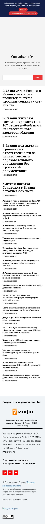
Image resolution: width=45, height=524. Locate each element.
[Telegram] (4, 472)
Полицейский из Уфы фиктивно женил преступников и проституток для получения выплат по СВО (20, 250)
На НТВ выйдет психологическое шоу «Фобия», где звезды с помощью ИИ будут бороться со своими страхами (21, 330)
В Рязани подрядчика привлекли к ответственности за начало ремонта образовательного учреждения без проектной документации (20, 158)
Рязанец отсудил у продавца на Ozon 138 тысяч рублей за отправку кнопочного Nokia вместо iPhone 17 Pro (21, 203)
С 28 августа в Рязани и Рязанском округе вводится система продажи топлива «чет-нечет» (22, 97)
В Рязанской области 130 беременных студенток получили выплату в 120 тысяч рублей (21, 215)
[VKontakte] (10, 472)
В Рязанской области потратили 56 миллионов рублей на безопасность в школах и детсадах (19, 228)
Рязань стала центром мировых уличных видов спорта (21, 239)
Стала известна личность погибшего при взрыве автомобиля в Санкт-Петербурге (21, 309)
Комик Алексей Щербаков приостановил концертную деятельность (21, 341)
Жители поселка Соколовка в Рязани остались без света (18, 187)
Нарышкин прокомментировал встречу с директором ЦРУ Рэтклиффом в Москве (21, 376)
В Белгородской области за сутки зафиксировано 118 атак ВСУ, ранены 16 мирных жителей (21, 365)
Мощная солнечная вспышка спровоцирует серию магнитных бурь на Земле (20, 352)
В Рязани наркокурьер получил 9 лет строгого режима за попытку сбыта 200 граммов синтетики (20, 275)
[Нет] (42, 8)
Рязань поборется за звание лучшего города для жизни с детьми (22, 286)
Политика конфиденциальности (23, 13)
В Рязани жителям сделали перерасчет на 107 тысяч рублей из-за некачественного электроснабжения (21, 125)
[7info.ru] (22, 411)
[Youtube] (16, 472)
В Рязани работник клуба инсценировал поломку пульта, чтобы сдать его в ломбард (20, 263)
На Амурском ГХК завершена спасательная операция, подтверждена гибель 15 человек (20, 297)
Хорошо (23, 10)
